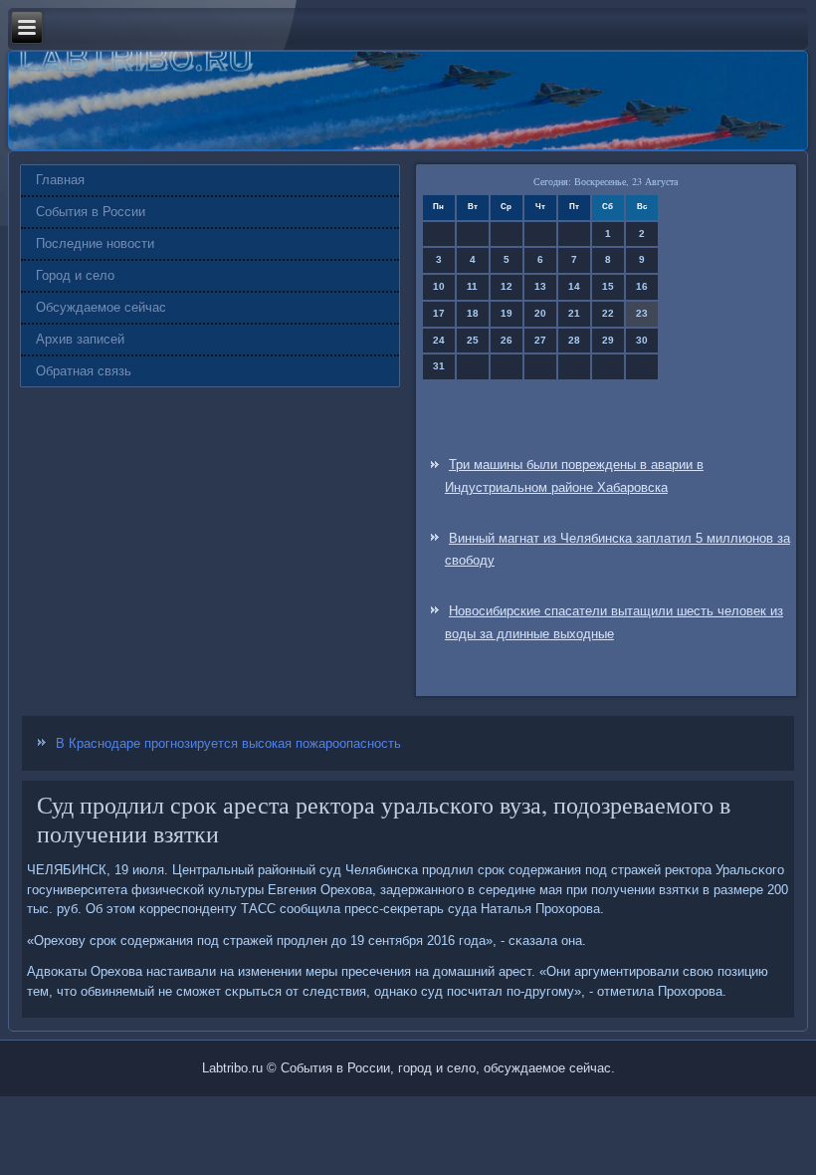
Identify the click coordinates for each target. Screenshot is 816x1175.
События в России (90, 211)
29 (608, 340)
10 (439, 286)
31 (439, 365)
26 (506, 340)
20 (540, 313)
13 (540, 286)
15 (608, 286)
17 (439, 313)
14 (574, 286)
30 (642, 340)
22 (608, 313)
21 (574, 313)
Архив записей (80, 339)
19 (506, 313)
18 (473, 313)
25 (473, 340)
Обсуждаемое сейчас (101, 307)
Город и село (75, 275)
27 (540, 340)
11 (472, 286)
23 (642, 313)
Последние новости (95, 243)
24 (439, 340)
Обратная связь (83, 370)
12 (506, 286)
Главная (60, 179)
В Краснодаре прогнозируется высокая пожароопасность (228, 743)
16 (642, 286)
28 (574, 340)
